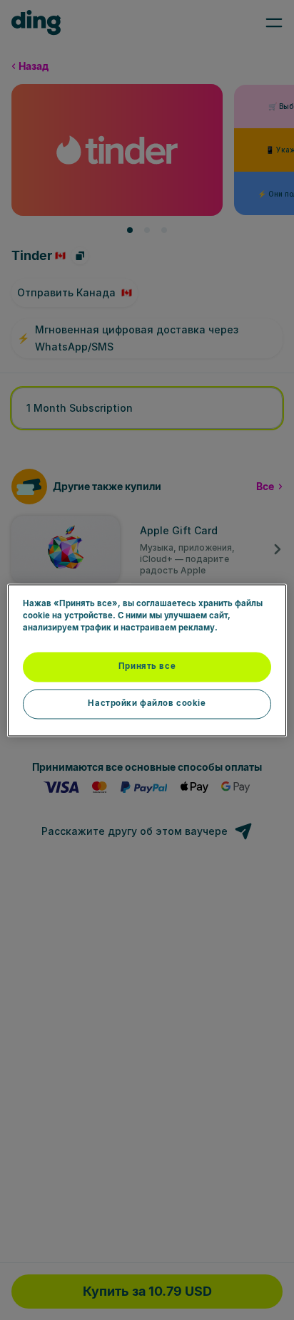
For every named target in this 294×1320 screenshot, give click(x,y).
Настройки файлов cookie (147, 703)
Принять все (147, 666)
